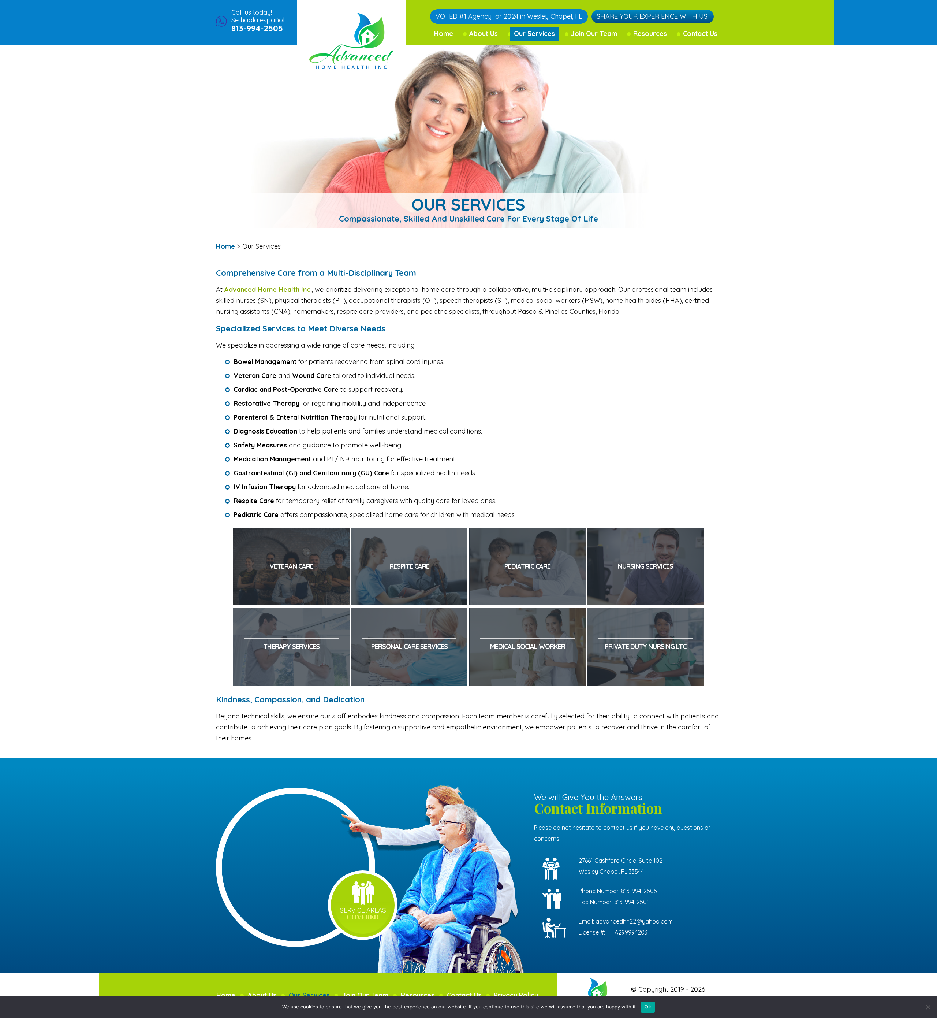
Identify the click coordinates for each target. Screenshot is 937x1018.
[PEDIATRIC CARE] (528, 533)
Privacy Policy (516, 995)
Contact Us (700, 33)
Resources (650, 33)
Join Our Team (594, 33)
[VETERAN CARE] (291, 533)
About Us (483, 33)
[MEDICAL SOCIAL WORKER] (528, 613)
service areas (362, 913)
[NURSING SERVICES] (645, 533)
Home (443, 33)
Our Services (534, 33)
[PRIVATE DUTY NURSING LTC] (645, 613)
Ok (648, 1007)
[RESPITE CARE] (409, 533)
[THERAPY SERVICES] (291, 613)
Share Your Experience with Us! (653, 16)
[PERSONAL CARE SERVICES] (409, 613)
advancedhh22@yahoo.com (634, 921)
